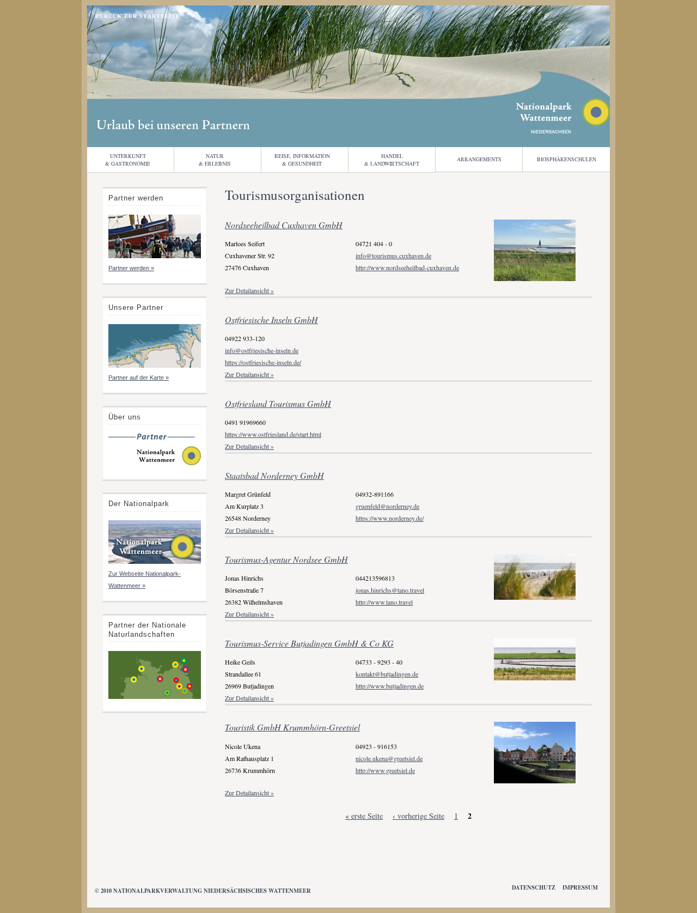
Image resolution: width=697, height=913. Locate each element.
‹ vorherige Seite (418, 816)
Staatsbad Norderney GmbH (274, 475)
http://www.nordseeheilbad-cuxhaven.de (407, 267)
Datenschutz (533, 887)
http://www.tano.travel (384, 602)
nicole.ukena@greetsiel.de (389, 758)
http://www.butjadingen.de (390, 685)
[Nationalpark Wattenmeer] (563, 130)
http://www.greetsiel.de (385, 770)
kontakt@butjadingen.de (387, 673)
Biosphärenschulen (566, 159)
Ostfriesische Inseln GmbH (271, 319)
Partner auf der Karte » (138, 377)
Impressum (580, 887)
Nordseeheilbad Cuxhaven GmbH (284, 224)
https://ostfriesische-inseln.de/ (263, 362)
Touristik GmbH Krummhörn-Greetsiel (292, 727)
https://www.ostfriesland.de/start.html (273, 434)
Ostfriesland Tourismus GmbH (278, 403)
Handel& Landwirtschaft (391, 159)
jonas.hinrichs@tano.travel (390, 590)
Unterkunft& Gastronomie (127, 159)
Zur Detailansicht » (249, 290)
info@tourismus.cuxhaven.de (393, 255)
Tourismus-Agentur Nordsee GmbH (286, 559)
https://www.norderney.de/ (390, 518)
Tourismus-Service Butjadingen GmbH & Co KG (309, 643)
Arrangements (479, 159)
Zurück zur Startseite (137, 16)
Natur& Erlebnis (215, 159)
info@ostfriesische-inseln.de (261, 350)
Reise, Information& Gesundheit (302, 159)
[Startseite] (154, 464)
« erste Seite (364, 816)
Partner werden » (131, 268)
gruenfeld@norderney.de (387, 506)
